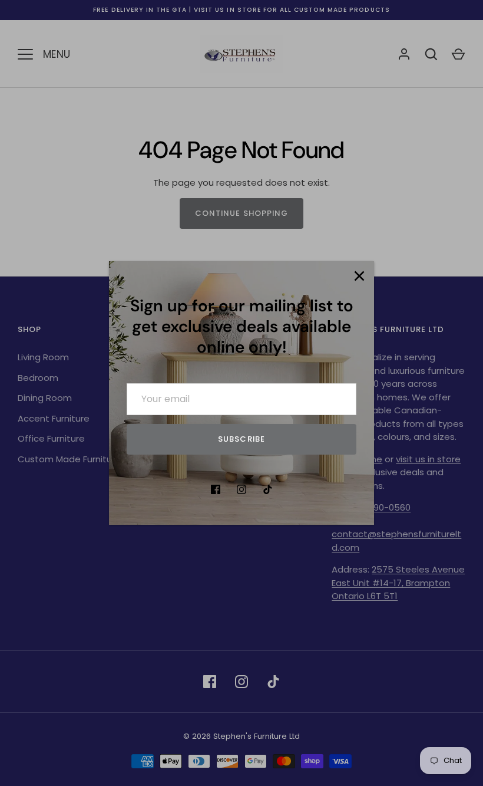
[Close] (359, 276)
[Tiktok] (267, 489)
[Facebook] (216, 489)
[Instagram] (241, 489)
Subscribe (241, 439)
